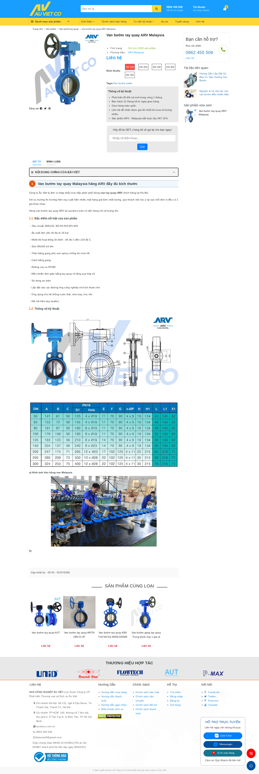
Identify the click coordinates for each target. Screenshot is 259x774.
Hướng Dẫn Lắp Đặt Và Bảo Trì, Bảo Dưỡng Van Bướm (213, 77)
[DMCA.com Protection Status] (110, 716)
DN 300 (170, 67)
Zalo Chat (226, 735)
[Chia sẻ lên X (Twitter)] (45, 108)
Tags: (109, 83)
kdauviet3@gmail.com (49, 737)
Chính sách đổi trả (146, 704)
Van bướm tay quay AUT (46, 632)
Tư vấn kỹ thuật (143, 21)
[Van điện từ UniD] (46, 673)
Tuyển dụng (182, 21)
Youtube (212, 704)
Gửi (142, 146)
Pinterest (212, 700)
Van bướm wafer (122, 83)
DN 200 (143, 67)
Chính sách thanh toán (146, 711)
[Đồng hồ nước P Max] (213, 673)
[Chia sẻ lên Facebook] (41, 108)
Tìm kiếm (175, 692)
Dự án (164, 21)
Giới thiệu (87, 21)
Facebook (213, 692)
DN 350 (130, 75)
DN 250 (157, 67)
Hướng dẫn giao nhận (114, 704)
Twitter (211, 696)
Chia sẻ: (34, 108)
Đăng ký (175, 700)
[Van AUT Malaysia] (171, 672)
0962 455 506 (174, 6)
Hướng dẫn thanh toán (111, 698)
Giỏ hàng (175, 704)
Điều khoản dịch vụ (112, 709)
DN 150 (130, 67)
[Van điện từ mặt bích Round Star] (88, 673)
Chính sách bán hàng (114, 21)
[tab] (37, 161)
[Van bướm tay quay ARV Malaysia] (190, 116)
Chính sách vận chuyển (145, 698)
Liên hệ (200, 21)
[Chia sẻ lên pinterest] (49, 108)
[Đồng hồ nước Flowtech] (129, 672)
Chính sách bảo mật (147, 692)
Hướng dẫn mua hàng (114, 692)
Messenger (225, 744)
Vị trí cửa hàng (226, 752)
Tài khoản (199, 6)
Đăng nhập (176, 696)
